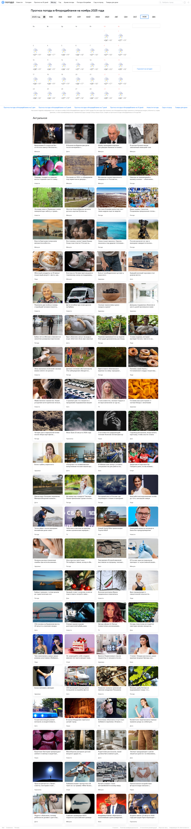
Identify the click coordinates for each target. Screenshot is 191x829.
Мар (70, 17)
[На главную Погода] (9, 2)
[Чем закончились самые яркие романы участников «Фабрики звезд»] (48, 649)
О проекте (115, 827)
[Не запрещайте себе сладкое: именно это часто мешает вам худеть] (80, 649)
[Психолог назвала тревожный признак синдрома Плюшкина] (111, 681)
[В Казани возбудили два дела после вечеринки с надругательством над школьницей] (80, 139)
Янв (51, 17)
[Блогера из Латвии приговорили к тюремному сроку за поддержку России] (80, 266)
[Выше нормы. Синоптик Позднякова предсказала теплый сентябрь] (143, 202)
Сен (125, 17)
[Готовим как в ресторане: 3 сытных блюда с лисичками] (143, 394)
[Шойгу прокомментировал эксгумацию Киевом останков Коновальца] (111, 139)
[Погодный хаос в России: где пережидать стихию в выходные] (111, 490)
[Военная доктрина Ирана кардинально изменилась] (111, 585)
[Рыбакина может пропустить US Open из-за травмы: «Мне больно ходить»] (80, 777)
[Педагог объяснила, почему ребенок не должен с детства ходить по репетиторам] (48, 809)
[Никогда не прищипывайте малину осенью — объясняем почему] (143, 170)
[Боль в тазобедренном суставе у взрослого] (111, 266)
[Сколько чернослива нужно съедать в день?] (111, 298)
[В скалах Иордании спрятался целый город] (80, 713)
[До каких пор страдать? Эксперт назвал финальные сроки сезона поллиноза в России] (80, 490)
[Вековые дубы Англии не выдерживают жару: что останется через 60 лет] (143, 681)
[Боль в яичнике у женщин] (48, 681)
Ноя (144, 17)
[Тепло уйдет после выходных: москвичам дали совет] (48, 522)
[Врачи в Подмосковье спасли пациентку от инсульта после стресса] (111, 649)
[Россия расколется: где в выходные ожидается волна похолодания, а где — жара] (143, 234)
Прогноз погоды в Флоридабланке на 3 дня (19, 107)
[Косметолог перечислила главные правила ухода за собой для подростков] (143, 713)
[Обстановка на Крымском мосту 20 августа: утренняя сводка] (48, 617)
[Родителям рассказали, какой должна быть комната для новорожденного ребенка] (111, 745)
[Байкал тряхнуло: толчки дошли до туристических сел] (48, 585)
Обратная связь (163, 827)
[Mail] (3, 2)
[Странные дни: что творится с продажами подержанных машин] (80, 394)
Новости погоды (153, 107)
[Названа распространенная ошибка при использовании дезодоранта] (48, 553)
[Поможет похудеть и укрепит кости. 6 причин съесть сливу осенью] (48, 170)
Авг (116, 17)
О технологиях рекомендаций (148, 827)
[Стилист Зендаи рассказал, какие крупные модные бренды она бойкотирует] (143, 649)
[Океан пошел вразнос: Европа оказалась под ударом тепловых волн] (111, 234)
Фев (60, 17)
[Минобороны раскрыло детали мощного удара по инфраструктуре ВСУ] (80, 745)
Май (88, 17)
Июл (107, 17)
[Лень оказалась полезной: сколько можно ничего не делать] (48, 362)
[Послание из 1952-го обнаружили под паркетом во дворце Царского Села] (80, 170)
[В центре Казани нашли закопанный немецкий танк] (143, 139)
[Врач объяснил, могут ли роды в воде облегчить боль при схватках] (80, 330)
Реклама (17, 827)
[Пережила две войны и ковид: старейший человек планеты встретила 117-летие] (48, 298)
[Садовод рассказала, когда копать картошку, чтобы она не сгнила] (143, 426)
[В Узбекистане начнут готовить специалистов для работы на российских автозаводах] (111, 458)
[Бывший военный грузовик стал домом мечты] (143, 266)
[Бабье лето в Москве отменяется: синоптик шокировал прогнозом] (48, 330)
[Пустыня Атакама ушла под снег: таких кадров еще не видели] (111, 202)
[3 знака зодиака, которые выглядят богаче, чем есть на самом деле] (143, 330)
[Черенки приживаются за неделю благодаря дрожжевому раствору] (111, 330)
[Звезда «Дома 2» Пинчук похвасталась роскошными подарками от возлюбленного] (111, 617)
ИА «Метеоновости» (183, 827)
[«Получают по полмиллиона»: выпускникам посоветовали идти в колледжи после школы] (80, 458)
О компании (9, 827)
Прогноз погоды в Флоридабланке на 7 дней (90, 107)
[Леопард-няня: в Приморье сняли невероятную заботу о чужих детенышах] (48, 202)
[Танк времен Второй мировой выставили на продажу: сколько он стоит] (111, 553)
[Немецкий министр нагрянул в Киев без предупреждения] (143, 522)
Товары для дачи (181, 107)
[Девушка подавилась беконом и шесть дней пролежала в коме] (143, 298)
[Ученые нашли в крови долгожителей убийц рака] (80, 617)
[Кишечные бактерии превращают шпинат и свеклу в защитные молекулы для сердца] (48, 745)
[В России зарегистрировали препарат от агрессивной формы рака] (143, 553)
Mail (3, 827)
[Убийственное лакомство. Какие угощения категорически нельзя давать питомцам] (48, 394)
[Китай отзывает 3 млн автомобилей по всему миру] (111, 777)
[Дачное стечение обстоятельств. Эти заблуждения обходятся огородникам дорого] (80, 362)
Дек (153, 17)
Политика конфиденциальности (129, 827)
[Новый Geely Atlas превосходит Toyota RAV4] (111, 522)
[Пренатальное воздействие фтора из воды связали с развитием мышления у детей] (143, 777)
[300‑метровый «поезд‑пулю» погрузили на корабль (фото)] (80, 681)
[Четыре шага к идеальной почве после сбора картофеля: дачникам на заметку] (48, 426)
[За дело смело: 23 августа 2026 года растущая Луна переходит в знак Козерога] (143, 809)
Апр (79, 17)
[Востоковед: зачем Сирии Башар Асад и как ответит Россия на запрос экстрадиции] (80, 234)
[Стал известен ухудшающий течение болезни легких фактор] (111, 426)
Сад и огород (167, 107)
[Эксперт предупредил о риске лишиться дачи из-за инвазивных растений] (143, 745)
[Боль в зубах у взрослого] (48, 458)
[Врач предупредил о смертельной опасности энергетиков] (143, 585)
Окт (135, 17)
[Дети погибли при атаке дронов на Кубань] (80, 298)
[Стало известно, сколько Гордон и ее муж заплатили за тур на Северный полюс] (111, 394)
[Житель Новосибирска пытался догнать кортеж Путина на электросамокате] (80, 202)
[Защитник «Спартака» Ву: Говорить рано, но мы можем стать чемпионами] (143, 458)
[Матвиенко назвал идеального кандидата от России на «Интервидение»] (111, 170)
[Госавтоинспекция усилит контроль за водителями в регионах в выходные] (48, 713)
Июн (98, 17)
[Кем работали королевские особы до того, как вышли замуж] (143, 490)
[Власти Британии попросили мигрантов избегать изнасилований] (48, 234)
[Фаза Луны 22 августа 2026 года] (80, 426)
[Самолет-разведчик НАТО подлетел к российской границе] (80, 809)
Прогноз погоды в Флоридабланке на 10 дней (126, 107)
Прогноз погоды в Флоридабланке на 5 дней (55, 107)
